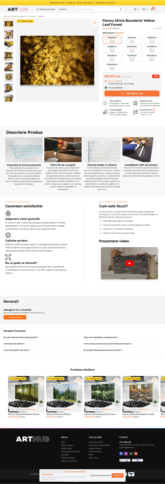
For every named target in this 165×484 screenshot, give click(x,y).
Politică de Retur (95, 452)
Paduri (41, 16)
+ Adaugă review (15, 317)
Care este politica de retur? (16, 350)
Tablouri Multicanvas (69, 461)
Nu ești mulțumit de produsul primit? (20, 337)
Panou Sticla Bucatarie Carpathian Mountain (58, 414)
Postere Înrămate (68, 458)
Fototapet (65, 455)
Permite (117, 475)
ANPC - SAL (93, 458)
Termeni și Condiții (96, 442)
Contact (62, 9)
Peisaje (31, 16)
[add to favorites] (95, 23)
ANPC (91, 455)
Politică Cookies (95, 448)
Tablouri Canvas (67, 445)
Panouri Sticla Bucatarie (14, 16)
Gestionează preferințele (100, 475)
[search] (121, 9)
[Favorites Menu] (145, 9)
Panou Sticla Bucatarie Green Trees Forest (100, 414)
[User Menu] (136, 9)
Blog (63, 442)
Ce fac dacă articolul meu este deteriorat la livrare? (107, 344)
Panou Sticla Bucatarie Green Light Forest (23, 414)
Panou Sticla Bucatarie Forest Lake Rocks (138, 414)
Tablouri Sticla (66, 448)
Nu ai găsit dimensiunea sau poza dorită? (102, 350)
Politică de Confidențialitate (99, 445)
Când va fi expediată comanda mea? (100, 337)
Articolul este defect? (14, 344)
